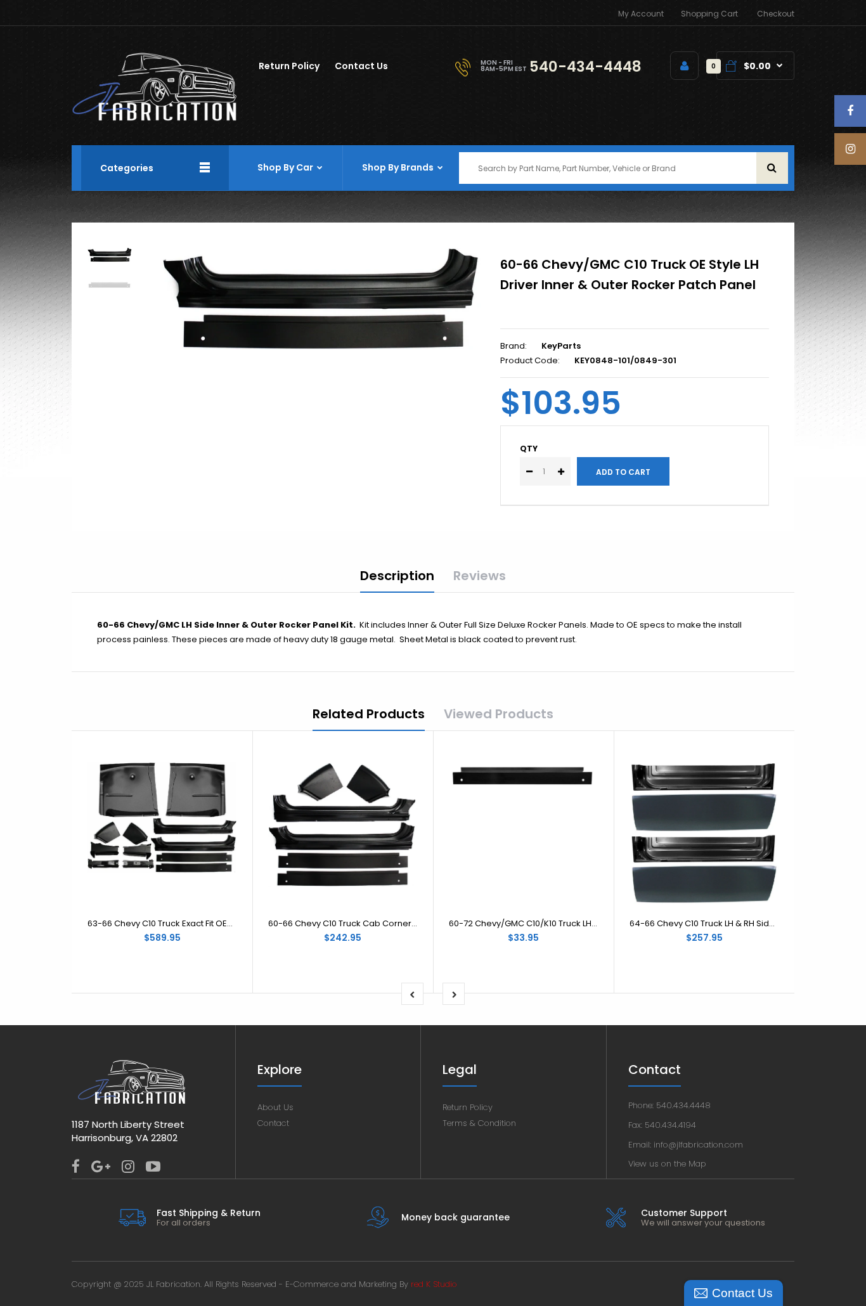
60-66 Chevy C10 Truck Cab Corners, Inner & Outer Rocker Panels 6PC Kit (416, 923)
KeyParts (561, 346)
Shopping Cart (709, 13)
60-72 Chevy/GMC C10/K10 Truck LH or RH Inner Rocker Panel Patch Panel (597, 923)
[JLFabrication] (155, 118)
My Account (641, 13)
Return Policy (468, 1107)
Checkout (775, 13)
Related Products (369, 714)
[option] (320, 298)
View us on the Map (667, 1164)
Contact (273, 1123)
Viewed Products (498, 714)
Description (397, 576)
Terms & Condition (479, 1123)
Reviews (479, 576)
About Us (275, 1107)
